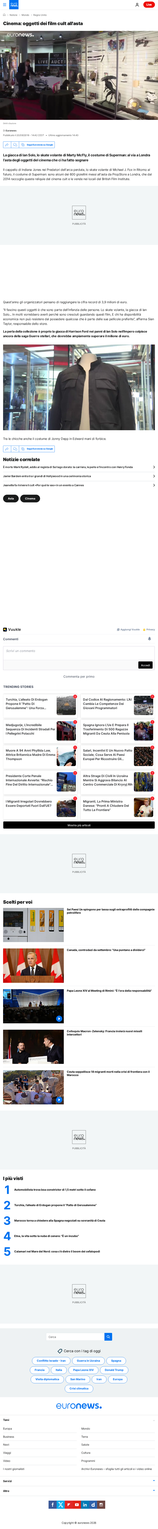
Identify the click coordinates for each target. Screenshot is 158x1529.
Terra (84, 1436)
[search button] (108, 1337)
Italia (59, 1370)
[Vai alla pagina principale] (13, 4)
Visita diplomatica (47, 1379)
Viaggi (7, 1452)
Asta (11, 498)
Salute (85, 1444)
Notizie (13, 15)
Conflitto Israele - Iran (51, 1360)
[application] (79, 75)
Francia (40, 1370)
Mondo (25, 15)
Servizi (7, 1480)
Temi (6, 1419)
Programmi (88, 1460)
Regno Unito (40, 15)
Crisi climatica (79, 1388)
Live (149, 4)
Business (8, 1436)
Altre (6, 1490)
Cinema (30, 498)
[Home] (4, 15)
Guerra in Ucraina (88, 1360)
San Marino (77, 1379)
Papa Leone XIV (83, 1370)
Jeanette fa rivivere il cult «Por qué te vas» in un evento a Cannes (43, 485)
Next (6, 1444)
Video (6, 1460)
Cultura (85, 1452)
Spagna (116, 1360)
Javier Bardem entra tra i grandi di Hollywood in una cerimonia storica (47, 476)
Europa (118, 1379)
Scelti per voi (17, 902)
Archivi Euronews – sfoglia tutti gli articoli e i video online (116, 1469)
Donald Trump (114, 1370)
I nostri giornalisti (13, 1469)
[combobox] (79, 1337)
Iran (99, 1379)
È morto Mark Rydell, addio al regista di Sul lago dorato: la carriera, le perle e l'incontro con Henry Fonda (68, 467)
